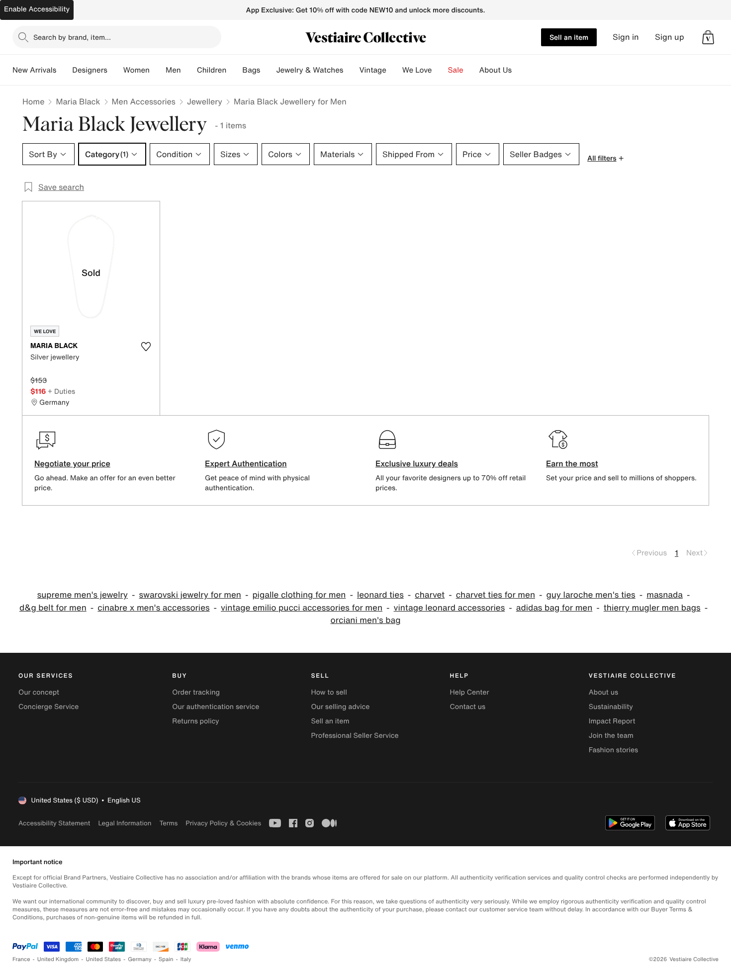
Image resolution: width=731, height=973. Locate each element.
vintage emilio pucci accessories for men (301, 608)
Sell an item (568, 37)
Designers (89, 70)
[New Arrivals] (64, 70)
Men (173, 70)
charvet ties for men (495, 595)
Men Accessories (144, 101)
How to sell (329, 692)
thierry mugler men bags (652, 608)
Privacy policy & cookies (223, 823)
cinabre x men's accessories (153, 608)
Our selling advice (340, 707)
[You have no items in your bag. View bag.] (708, 37)
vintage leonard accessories (449, 608)
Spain (166, 959)
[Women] (158, 70)
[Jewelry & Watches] (351, 70)
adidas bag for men (554, 608)
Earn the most (572, 463)
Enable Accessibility (37, 9)
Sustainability (611, 707)
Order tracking (196, 692)
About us (603, 692)
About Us (495, 70)
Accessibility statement (54, 823)
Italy (186, 959)
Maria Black (78, 101)
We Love (417, 70)
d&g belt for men (53, 608)
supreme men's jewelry (82, 595)
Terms (168, 823)
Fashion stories (613, 750)
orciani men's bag (366, 620)
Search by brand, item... (72, 37)
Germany (140, 959)
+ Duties (61, 391)
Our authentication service (215, 707)
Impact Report (612, 721)
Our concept (38, 692)
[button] (708, 37)
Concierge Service (48, 707)
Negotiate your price (72, 463)
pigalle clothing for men (299, 595)
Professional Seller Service (354, 735)
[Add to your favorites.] (146, 347)
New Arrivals (34, 70)
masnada (664, 595)
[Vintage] (394, 70)
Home (33, 101)
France (21, 959)
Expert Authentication (246, 463)
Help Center (469, 692)
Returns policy (195, 721)
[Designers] (115, 70)
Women (136, 70)
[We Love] (440, 70)
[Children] (234, 70)
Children (212, 70)
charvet (430, 595)
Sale (455, 70)
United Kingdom (58, 959)
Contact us (468, 707)
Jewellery (204, 101)
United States (103, 959)
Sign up (669, 37)
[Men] (189, 70)
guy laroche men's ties (590, 595)
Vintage (372, 70)
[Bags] (268, 70)
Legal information (124, 823)
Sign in (626, 37)
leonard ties (380, 595)
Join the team (611, 735)
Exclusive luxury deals (416, 463)
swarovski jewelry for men (190, 595)
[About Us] (520, 70)
